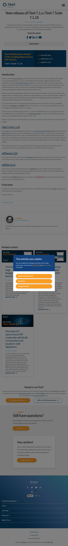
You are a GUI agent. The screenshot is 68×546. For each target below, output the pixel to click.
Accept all (21, 281)
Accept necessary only (25, 276)
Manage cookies (23, 286)
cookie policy (36, 265)
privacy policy (47, 265)
